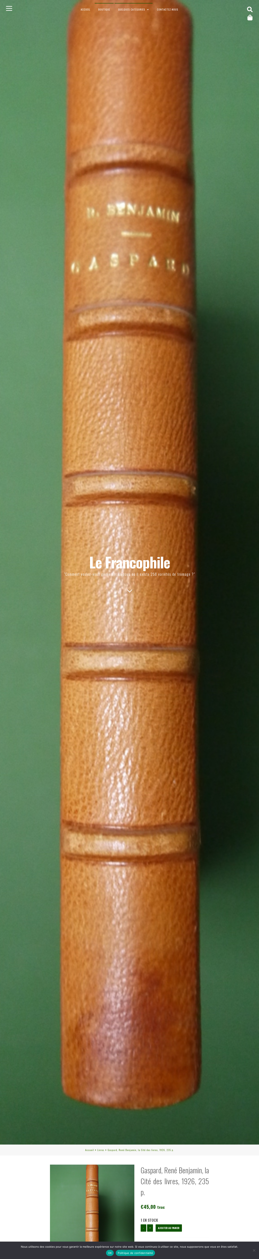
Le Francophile (129, 562)
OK (110, 1253)
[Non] (254, 1250)
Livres (100, 1150)
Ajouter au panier (168, 1228)
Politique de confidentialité (135, 1253)
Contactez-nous (167, 9)
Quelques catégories (131, 9)
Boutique (104, 9)
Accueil (85, 9)
